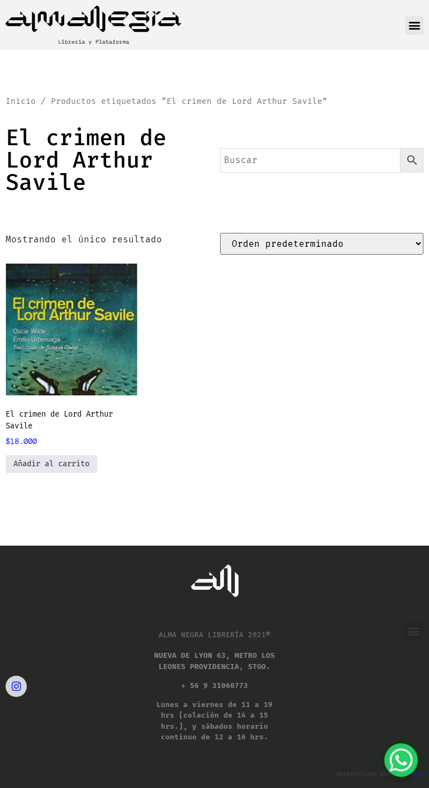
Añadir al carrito (51, 464)
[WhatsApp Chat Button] (401, 760)
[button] (414, 25)
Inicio (21, 101)
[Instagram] (16, 686)
